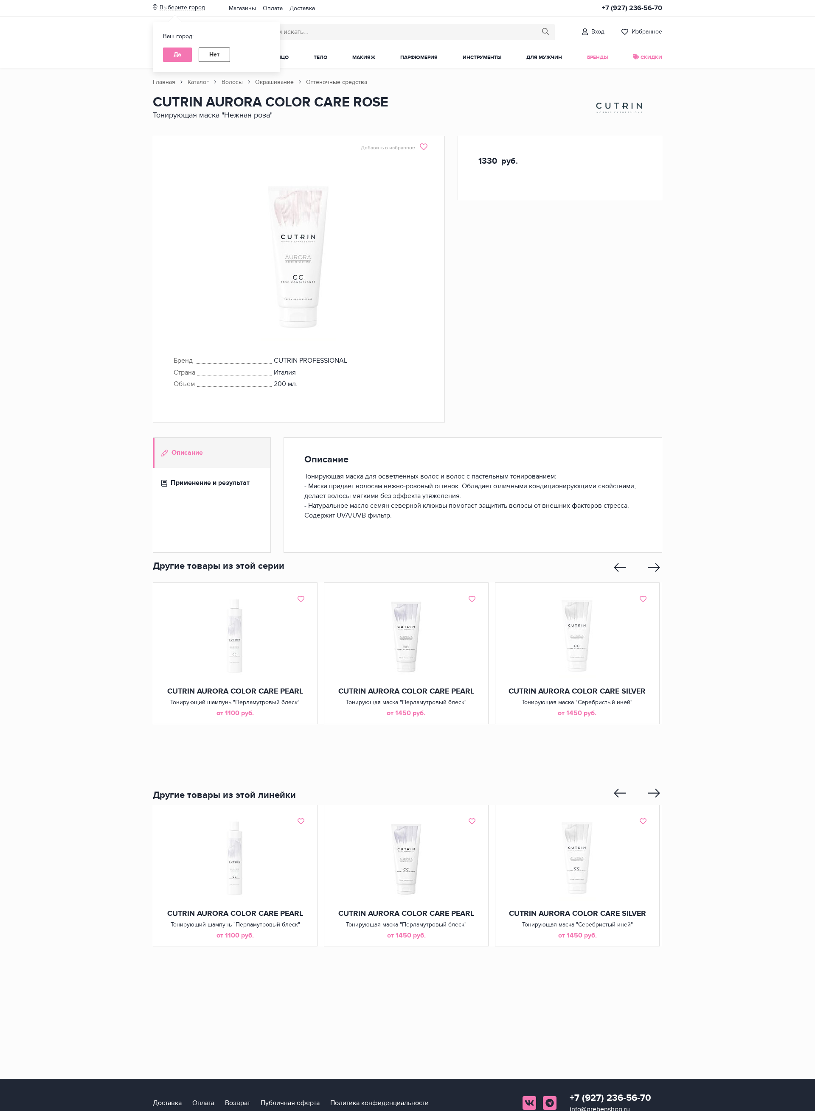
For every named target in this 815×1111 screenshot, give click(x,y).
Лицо (281, 57)
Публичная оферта (290, 1103)
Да (177, 54)
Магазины (242, 8)
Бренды (597, 57)
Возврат (237, 1103)
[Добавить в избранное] (301, 599)
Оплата (273, 8)
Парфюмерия (419, 57)
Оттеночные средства (336, 82)
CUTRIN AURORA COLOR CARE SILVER (577, 691)
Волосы (232, 82)
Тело (320, 57)
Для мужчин (544, 57)
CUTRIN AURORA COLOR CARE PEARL (235, 691)
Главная (164, 82)
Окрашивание (274, 82)
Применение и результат (210, 483)
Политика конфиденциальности (379, 1103)
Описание (187, 452)
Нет (214, 54)
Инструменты (482, 57)
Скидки (650, 57)
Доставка (302, 8)
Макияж (363, 57)
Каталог (198, 82)
